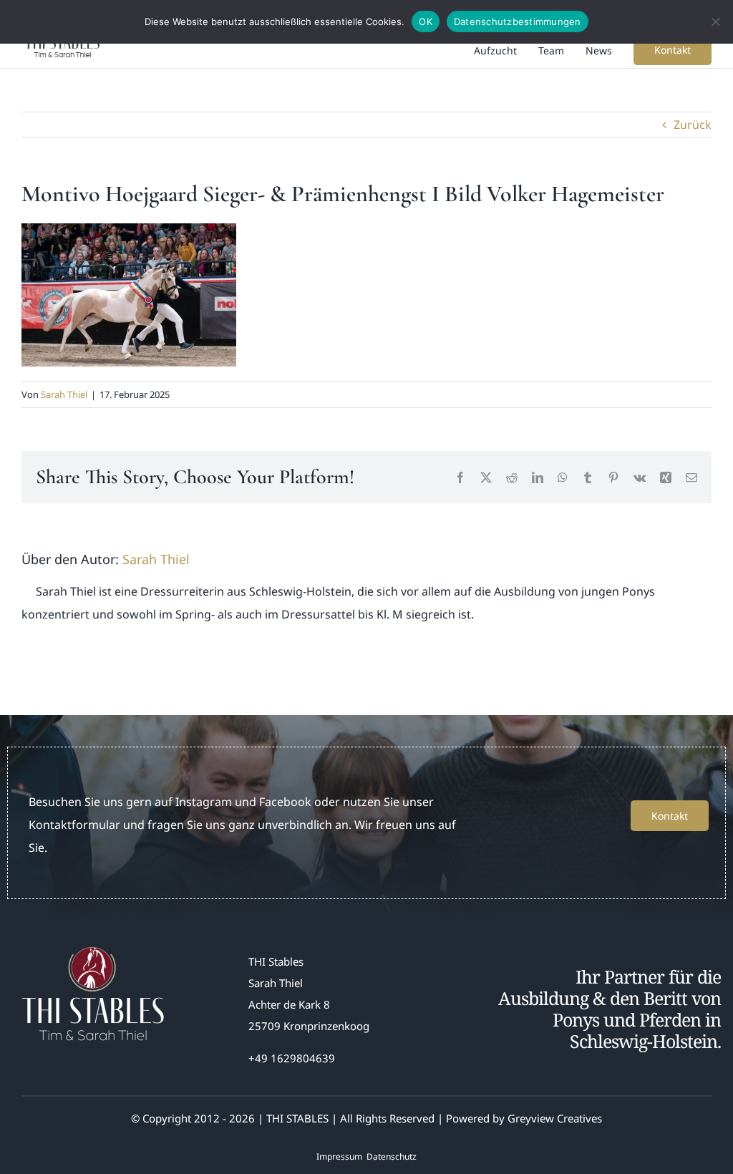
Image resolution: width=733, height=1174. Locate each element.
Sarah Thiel (64, 394)
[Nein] (715, 21)
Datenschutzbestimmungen (517, 21)
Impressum (339, 1156)
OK (425, 21)
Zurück (693, 124)
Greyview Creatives (555, 1118)
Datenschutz (391, 1156)
